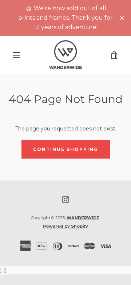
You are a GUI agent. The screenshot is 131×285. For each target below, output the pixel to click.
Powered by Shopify (65, 226)
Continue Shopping (65, 149)
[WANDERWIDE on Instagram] (65, 199)
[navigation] (16, 55)
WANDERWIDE (83, 217)
